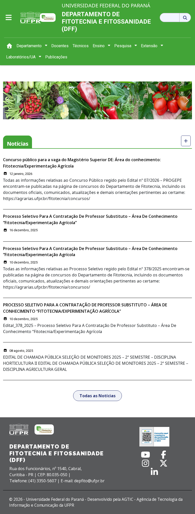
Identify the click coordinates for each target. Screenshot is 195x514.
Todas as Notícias (97, 396)
